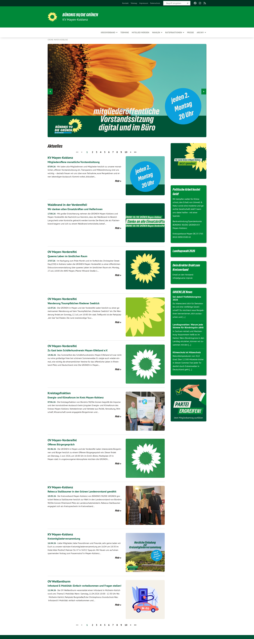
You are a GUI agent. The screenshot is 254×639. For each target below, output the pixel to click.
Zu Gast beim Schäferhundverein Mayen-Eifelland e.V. (78, 350)
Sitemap (134, 3)
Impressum (143, 3)
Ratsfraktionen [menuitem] (173, 32)
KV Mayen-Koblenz (60, 158)
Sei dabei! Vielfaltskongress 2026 (187, 298)
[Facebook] (195, 3)
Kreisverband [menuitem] (108, 32)
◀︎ (50, 91)
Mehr (117, 180)
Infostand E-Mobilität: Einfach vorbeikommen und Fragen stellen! (84, 585)
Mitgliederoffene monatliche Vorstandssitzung (74, 162)
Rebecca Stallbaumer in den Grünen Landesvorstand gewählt (82, 491)
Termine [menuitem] (124, 32)
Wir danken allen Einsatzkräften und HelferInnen (75, 209)
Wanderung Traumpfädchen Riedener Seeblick (73, 303)
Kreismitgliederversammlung (64, 538)
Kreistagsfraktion (59, 393)
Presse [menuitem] (190, 32)
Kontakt (125, 3)
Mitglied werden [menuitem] (140, 32)
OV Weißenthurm (59, 581)
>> (135, 152)
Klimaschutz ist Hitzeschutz (187, 352)
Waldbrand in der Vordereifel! (67, 205)
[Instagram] (200, 3)
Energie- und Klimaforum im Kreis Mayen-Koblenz (76, 397)
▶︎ (203, 91)
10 (126, 152)
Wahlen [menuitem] (156, 32)
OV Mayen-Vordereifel (62, 252)
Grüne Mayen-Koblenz (58, 39)
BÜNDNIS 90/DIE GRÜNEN (80, 14)
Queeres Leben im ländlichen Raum (67, 256)
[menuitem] (125, 3)
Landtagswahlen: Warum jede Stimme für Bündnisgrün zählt (188, 326)
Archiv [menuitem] (200, 32)
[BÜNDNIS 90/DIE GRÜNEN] (52, 17)
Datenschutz (155, 3)
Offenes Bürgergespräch (61, 444)
